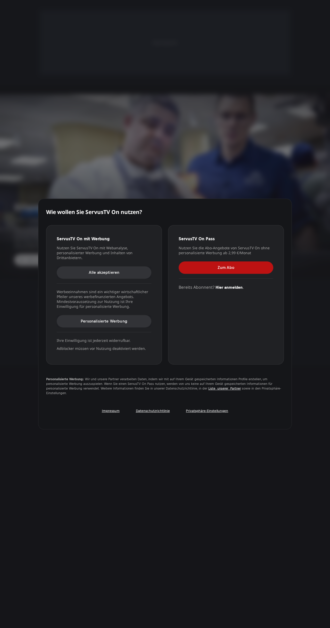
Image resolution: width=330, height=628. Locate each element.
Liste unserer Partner (224, 388)
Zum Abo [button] (226, 267)
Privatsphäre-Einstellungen (207, 411)
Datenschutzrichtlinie (153, 411)
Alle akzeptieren (104, 272)
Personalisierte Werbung (104, 321)
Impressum (111, 411)
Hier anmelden (229, 287)
